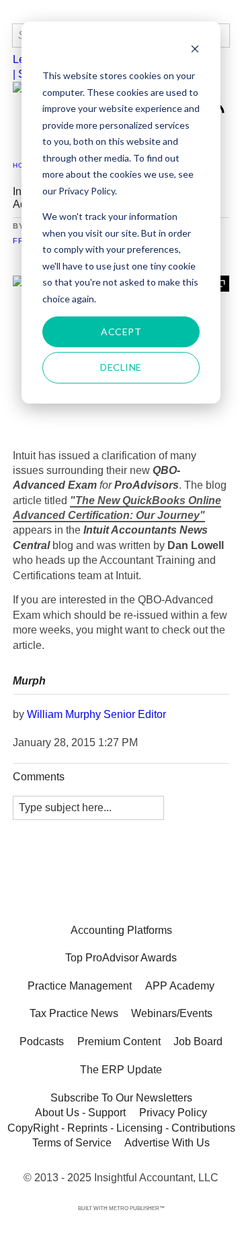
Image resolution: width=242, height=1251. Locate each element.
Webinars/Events (171, 1013)
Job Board (198, 1041)
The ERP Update (121, 1069)
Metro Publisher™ (137, 1208)
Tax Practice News (74, 1013)
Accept (121, 331)
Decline (121, 367)
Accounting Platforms (121, 930)
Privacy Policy (173, 1112)
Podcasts (41, 1041)
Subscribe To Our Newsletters (121, 1098)
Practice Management (80, 986)
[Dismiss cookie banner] (195, 50)
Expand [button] (221, 284)
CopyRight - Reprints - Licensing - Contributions (121, 1127)
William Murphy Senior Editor (96, 714)
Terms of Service (72, 1142)
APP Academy (179, 986)
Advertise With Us (167, 1142)
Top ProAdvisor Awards (121, 957)
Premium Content (119, 1041)
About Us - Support (80, 1112)
